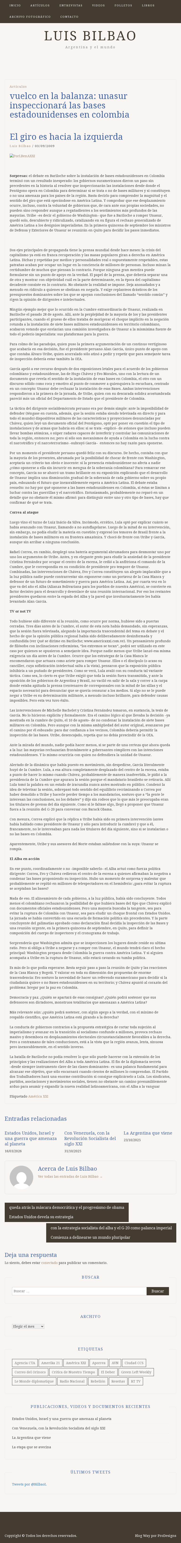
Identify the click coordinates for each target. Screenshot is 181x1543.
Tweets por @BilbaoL (29, 1484)
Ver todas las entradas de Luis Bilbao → (70, 1176)
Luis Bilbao (90, 35)
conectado (49, 1263)
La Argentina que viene (148, 1133)
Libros (148, 5)
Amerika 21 (50, 1363)
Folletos (123, 5)
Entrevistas (71, 5)
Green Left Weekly (136, 1372)
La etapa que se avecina (31, 1447)
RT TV (135, 1381)
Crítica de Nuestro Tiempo (73, 1372)
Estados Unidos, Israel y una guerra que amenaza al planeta (31, 1139)
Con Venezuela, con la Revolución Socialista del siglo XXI (90, 1139)
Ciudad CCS (134, 1363)
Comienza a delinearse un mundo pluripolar (111, 1233)
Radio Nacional (72, 1381)
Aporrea (99, 1363)
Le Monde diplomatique (34, 1381)
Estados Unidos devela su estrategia (66, 1212)
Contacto (69, 16)
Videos (98, 5)
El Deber (108, 1372)
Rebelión (98, 1381)
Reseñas (118, 1381)
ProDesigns (167, 1536)
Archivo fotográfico (30, 16)
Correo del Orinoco (30, 1372)
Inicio (15, 5)
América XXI (38, 1096)
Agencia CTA (25, 1363)
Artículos (40, 5)
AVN (115, 1363)
